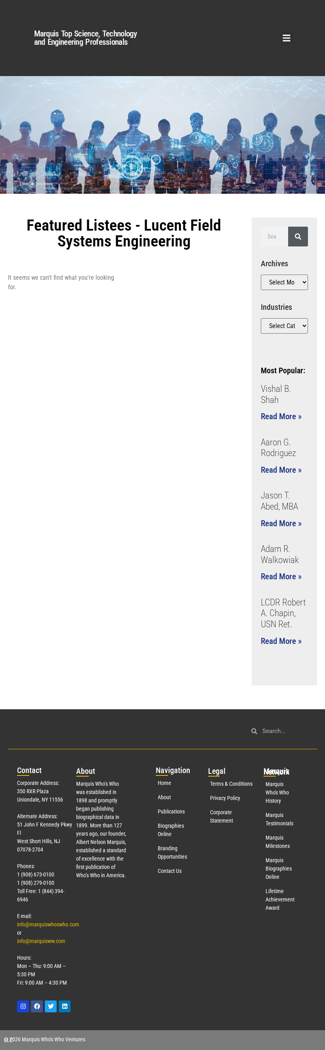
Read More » (281, 416)
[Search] (298, 236)
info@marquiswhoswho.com (48, 924)
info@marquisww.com (41, 941)
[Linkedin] (65, 1006)
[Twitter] (51, 1006)
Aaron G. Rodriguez (278, 448)
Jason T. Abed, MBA (279, 501)
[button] (286, 38)
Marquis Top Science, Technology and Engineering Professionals (85, 38)
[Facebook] (37, 1006)
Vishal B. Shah (276, 394)
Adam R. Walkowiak (280, 554)
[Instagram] (23, 1006)
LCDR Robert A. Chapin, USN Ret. (283, 613)
